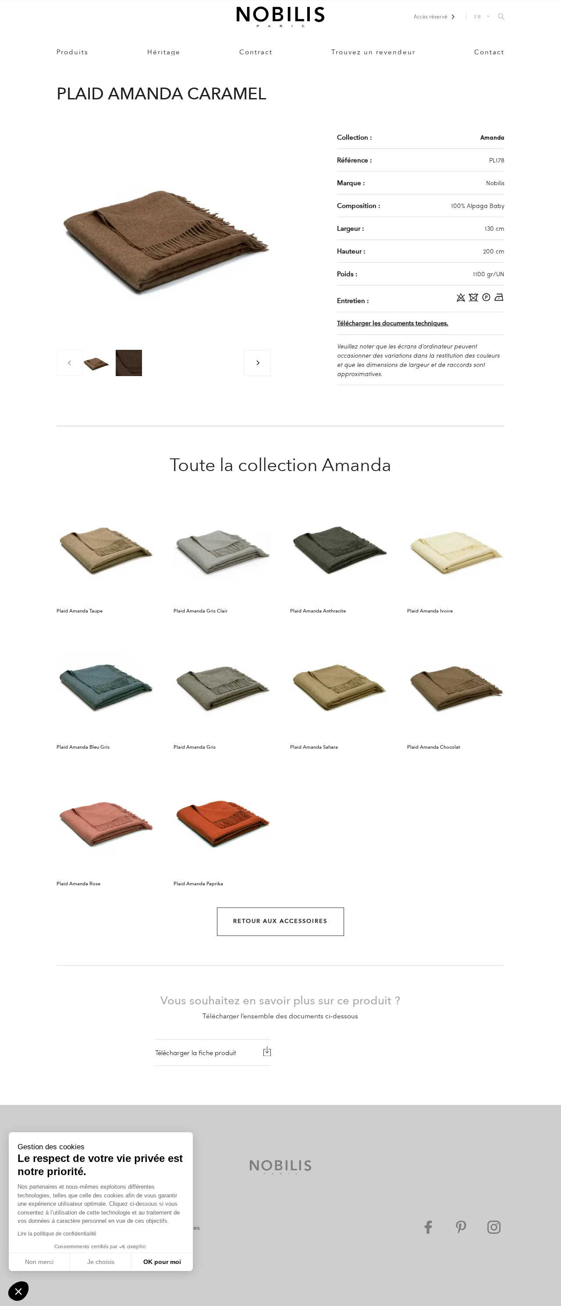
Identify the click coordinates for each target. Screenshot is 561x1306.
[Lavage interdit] (474, 300)
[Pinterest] (461, 1227)
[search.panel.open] (501, 17)
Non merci (39, 1261)
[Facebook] (428, 1227)
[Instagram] (494, 1227)
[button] (18, 1291)
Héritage (164, 52)
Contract (256, 52)
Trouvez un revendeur (373, 52)
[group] (96, 363)
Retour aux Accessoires (280, 921)
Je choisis (100, 1261)
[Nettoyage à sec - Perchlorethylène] (487, 300)
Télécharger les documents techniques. (392, 323)
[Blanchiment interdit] (461, 300)
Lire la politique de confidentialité (57, 1234)
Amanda (492, 137)
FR (478, 16)
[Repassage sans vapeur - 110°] (499, 300)
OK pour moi (162, 1261)
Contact (489, 52)
